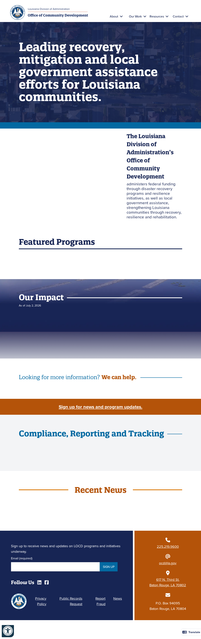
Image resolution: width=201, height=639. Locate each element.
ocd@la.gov (167, 563)
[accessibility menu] (7, 631)
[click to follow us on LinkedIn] (39, 582)
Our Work (135, 16)
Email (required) (21, 558)
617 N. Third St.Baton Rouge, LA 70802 (167, 582)
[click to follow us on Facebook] (47, 582)
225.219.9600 (168, 546)
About (114, 16)
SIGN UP (108, 567)
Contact (178, 16)
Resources (157, 16)
